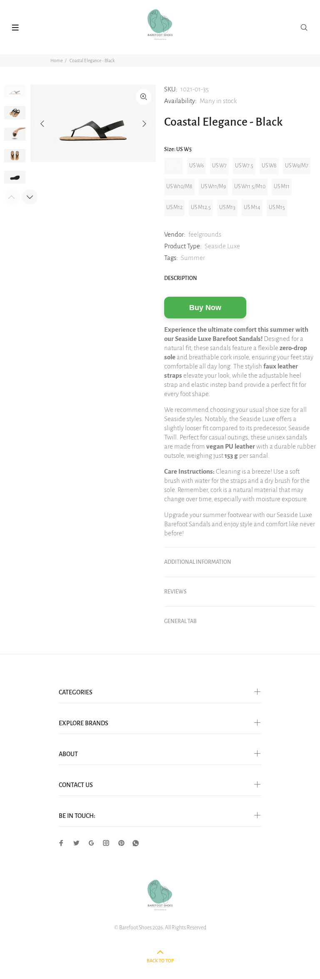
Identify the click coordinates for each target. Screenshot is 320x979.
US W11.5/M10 (249, 186)
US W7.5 (244, 166)
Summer (193, 257)
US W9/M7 (296, 166)
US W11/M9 (213, 186)
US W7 (219, 166)
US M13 (227, 207)
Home (56, 60)
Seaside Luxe (222, 246)
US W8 (269, 166)
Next (144, 123)
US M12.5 (201, 207)
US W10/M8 (179, 186)
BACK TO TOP (160, 960)
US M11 (282, 186)
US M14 (252, 207)
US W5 (173, 166)
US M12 (174, 207)
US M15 (277, 207)
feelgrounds (204, 234)
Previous (42, 123)
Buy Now (205, 307)
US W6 (196, 166)
